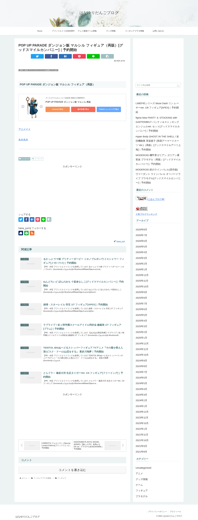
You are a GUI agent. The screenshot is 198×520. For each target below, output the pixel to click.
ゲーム (139, 485)
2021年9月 (141, 446)
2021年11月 (142, 434)
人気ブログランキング (146, 214)
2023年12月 (142, 411)
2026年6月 (141, 241)
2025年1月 (141, 337)
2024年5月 (141, 383)
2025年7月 (141, 303)
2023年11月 (142, 417)
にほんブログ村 (155, 199)
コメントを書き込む (72, 470)
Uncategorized (143, 468)
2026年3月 (141, 258)
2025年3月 (141, 326)
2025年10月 (142, 286)
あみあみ (23, 139)
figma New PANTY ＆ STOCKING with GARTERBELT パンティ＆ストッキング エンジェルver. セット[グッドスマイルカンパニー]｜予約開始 (158, 124)
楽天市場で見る (83, 109)
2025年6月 (141, 309)
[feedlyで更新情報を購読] (26, 233)
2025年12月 (142, 275)
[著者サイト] (20, 233)
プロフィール (175, 511)
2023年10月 (142, 423)
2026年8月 (141, 229)
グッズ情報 (142, 479)
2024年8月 (141, 366)
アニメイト (24, 129)
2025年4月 (141, 320)
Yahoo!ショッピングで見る (109, 109)
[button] (178, 85)
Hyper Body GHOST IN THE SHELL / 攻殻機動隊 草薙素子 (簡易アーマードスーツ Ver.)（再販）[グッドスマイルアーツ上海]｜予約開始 (158, 143)
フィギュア (25, 159)
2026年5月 (141, 246)
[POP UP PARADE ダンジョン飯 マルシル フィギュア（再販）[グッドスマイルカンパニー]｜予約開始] (65, 56)
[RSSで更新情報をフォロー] (32, 233)
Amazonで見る (57, 109)
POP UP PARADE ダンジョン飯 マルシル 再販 (68, 102)
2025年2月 (141, 332)
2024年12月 (142, 343)
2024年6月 (141, 377)
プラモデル (142, 496)
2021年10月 (142, 440)
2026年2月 (141, 263)
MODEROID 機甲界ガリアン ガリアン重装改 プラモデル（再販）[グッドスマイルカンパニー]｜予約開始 (158, 159)
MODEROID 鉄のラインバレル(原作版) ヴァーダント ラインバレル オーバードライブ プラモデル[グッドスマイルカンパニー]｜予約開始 (158, 176)
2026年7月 (141, 235)
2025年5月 (141, 315)
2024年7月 (141, 372)
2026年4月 (141, 252)
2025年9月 (141, 292)
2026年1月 (141, 269)
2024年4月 (141, 389)
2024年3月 (141, 394)
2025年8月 (141, 297)
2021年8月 (141, 451)
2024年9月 (141, 360)
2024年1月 (141, 406)
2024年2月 (141, 400)
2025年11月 (142, 280)
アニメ (139, 473)
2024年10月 (142, 354)
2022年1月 (141, 429)
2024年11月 (142, 349)
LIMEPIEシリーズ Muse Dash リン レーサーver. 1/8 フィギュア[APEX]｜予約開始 (157, 107)
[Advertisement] (72, 187)
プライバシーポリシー (157, 511)
